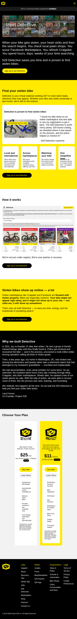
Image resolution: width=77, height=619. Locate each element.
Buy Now (26, 469)
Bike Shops (54, 581)
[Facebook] (8, 576)
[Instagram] (13, 576)
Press (36, 572)
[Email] (4, 576)
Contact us (25, 606)
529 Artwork (39, 579)
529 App (37, 582)
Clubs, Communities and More (55, 587)
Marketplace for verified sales (51, 507)
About (23, 572)
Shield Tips (25, 582)
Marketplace (26, 595)
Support (24, 568)
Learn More (26, 475)
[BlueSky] (3, 578)
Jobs (23, 585)
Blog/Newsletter (41, 575)
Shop (23, 599)
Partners (24, 602)
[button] (74, 3)
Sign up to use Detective (15, 71)
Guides (37, 568)
